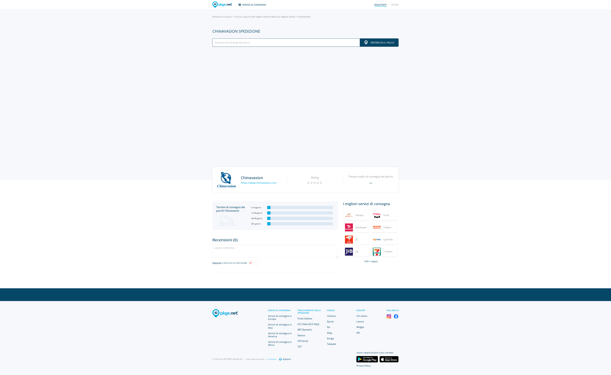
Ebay (329, 332)
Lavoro (360, 321)
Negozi (331, 310)
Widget (360, 327)
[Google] (250, 262)
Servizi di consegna (254, 4)
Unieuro (331, 315)
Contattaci (272, 359)
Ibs (328, 327)
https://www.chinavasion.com (258, 182)
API (358, 332)
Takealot (331, 344)
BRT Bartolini (305, 329)
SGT (300, 346)
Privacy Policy (363, 365)
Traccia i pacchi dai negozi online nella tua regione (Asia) (264, 16)
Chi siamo (361, 315)
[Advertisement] (305, 77)
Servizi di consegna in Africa (280, 343)
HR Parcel (303, 340)
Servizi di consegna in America (280, 335)
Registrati (216, 262)
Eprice (330, 321)
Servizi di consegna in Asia (280, 326)
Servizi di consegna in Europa (280, 317)
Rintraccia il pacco (222, 16)
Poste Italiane (305, 318)
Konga (330, 338)
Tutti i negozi (371, 261)
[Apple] (256, 262)
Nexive (301, 335)
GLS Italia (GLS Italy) (308, 324)
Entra (395, 4)
